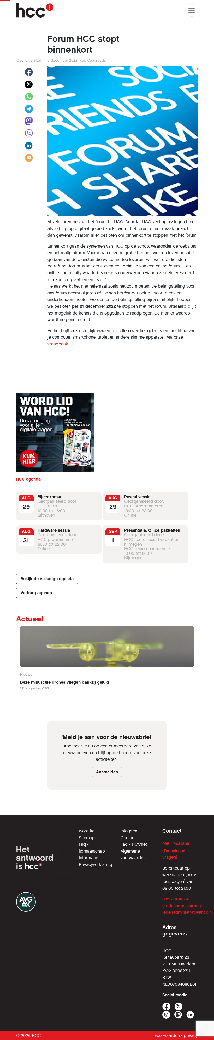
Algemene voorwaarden (133, 854)
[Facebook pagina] (166, 1007)
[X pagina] (179, 1007)
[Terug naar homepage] (35, 10)
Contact (128, 837)
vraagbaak (57, 343)
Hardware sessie (54, 530)
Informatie (88, 857)
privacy (191, 1035)
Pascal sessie (137, 496)
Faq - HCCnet (134, 844)
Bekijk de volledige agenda (47, 578)
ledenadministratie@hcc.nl (187, 912)
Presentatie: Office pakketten (152, 530)
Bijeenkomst (49, 496)
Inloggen (129, 830)
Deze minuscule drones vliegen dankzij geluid (64, 682)
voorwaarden (167, 1035)
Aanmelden (107, 771)
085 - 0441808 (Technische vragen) (175, 850)
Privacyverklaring (95, 864)
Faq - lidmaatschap (92, 848)
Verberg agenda (36, 592)
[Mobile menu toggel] (191, 10)
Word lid (87, 830)
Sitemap (87, 837)
